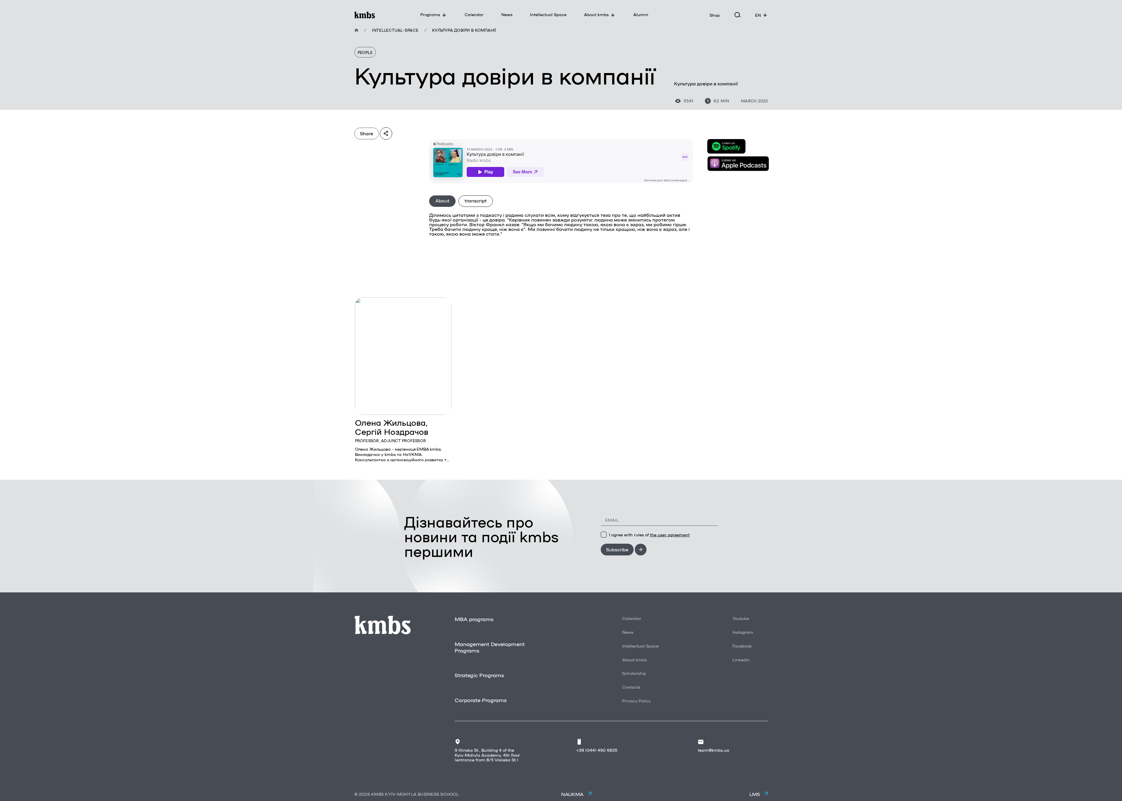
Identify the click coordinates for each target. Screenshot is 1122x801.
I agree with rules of (649, 534)
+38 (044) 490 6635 (596, 750)
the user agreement (670, 534)
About (442, 200)
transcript (476, 200)
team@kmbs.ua (713, 750)
